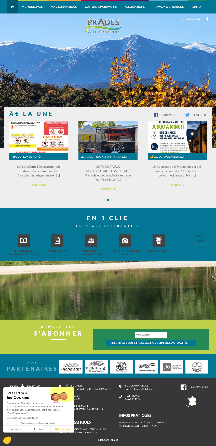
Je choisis (39, 429)
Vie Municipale (32, 6)
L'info (196, 6)
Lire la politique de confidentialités (22, 418)
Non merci (15, 429)
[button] (7, 440)
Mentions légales (108, 439)
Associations (135, 6)
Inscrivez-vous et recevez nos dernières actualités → (151, 342)
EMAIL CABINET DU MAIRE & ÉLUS (84, 409)
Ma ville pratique (64, 6)
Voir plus (39, 184)
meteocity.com (205, 244)
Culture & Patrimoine (101, 6)
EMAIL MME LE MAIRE (77, 405)
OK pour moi (62, 429)
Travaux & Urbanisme (168, 6)
